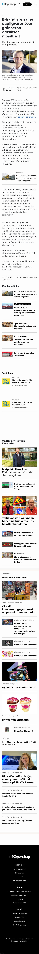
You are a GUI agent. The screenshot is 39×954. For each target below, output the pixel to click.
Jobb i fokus (8, 373)
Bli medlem (19, 873)
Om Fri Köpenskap (19, 925)
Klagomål (19, 899)
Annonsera (19, 877)
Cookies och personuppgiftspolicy (19, 891)
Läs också (20, 173)
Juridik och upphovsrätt (19, 895)
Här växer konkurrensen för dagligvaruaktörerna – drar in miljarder (26, 178)
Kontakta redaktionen (19, 913)
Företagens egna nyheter (14, 577)
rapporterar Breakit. (26, 117)
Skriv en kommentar (28, 277)
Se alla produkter (19, 881)
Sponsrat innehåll (19, 903)
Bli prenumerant (19, 869)
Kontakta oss (19, 917)
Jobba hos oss (19, 921)
